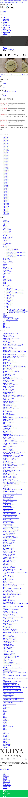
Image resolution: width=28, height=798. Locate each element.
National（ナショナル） (9, 542)
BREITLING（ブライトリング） (11, 371)
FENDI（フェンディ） (8, 438)
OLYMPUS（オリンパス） (10, 551)
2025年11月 (6, 150)
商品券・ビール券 (7, 268)
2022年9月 (5, 208)
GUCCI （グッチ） (8, 461)
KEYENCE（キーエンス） (10, 501)
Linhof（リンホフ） (8, 509)
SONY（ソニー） (7, 626)
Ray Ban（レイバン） (8, 582)
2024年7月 (5, 174)
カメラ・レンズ (7, 234)
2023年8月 (5, 191)
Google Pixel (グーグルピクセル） (11, 456)
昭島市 (9, 120)
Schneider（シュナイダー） (10, 612)
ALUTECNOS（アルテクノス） (11, 338)
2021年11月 (6, 214)
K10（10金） (9, 286)
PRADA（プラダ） (8, 578)
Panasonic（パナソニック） (10, 557)
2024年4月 (5, 179)
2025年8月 (5, 155)
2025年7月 (5, 156)
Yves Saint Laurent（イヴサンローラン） (13, 698)
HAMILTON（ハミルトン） (10, 462)
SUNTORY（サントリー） (10, 636)
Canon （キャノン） (8, 383)
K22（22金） (9, 297)
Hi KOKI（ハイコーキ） (9, 473)
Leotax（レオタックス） (9, 507)
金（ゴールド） (7, 285)
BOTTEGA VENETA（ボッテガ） (11, 365)
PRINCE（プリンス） (8, 579)
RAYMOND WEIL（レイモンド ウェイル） (14, 584)
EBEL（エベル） (7, 429)
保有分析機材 (6, 745)
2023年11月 (6, 186)
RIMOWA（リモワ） (8, 591)
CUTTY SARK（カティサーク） (11, 408)
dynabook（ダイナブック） (10, 428)
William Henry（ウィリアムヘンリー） (13, 692)
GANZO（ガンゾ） (8, 447)
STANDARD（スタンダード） (11, 630)
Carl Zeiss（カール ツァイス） (11, 384)
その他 (4, 705)
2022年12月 (6, 203)
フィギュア (6, 246)
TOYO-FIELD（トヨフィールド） (11, 663)
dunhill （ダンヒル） (8, 425)
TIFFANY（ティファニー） (10, 657)
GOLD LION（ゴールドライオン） (12, 453)
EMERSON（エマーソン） (10, 434)
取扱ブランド (6, 741)
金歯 (7, 306)
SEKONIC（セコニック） (9, 615)
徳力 (4, 710)
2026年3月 (5, 144)
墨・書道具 (6, 270)
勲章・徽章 (6, 267)
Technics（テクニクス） (9, 653)
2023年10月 (6, 188)
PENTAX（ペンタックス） (10, 566)
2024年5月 (5, 177)
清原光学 (5, 719)
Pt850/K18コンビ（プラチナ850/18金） (16, 252)
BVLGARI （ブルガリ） (9, 380)
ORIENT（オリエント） (9, 554)
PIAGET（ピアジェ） (8, 575)
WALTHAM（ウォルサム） (10, 683)
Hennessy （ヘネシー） (9, 468)
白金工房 (5, 723)
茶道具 (4, 283)
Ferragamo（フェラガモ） (10, 440)
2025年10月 (6, 152)
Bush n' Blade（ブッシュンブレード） (13, 378)
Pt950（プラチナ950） (12, 256)
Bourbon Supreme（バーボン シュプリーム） (14, 366)
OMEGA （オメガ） (8, 552)
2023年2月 (5, 200)
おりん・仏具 (6, 232)
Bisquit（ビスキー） (8, 360)
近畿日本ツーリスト (8, 726)
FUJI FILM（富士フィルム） (10, 443)
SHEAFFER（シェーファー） (10, 620)
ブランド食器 (6, 259)
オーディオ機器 (7, 229)
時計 (4, 87)
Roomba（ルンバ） (8, 599)
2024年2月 (5, 182)
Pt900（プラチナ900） (12, 253)
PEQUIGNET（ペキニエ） (10, 567)
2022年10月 (6, 206)
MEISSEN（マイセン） (9, 528)
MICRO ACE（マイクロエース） (11, 530)
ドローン (5, 241)
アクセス (5, 747)
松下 (4, 716)
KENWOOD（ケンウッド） (10, 500)
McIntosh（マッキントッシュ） (11, 527)
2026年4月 (5, 143)
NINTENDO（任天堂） (9, 548)
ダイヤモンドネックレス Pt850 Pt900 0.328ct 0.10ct (13, 116)
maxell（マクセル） (8, 525)
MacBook (5, 226)
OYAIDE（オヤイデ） (8, 555)
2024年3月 (5, 180)
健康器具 (5, 264)
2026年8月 (5, 137)
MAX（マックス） (7, 524)
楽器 (4, 276)
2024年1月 (5, 183)
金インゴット (9, 303)
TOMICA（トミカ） (8, 660)
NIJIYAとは (6, 733)
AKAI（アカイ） (7, 335)
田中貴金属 (6, 720)
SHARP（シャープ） (8, 618)
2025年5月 (5, 159)
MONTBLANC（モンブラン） (10, 537)
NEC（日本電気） (7, 543)
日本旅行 (5, 711)
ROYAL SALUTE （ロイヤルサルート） (13, 606)
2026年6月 (5, 140)
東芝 (4, 714)
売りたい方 (6, 736)
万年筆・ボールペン (8, 262)
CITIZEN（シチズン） (17, 125)
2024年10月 (6, 170)
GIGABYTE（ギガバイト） (10, 450)
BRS (4, 372)
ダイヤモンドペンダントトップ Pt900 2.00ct (11, 122)
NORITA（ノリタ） (8, 549)
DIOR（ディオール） (8, 420)
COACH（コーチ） (8, 399)
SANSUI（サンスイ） (8, 611)
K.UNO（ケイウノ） (8, 497)
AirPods (5, 220)
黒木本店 (5, 729)
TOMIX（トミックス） (9, 662)
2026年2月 (5, 146)
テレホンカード (7, 240)
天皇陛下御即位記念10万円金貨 (17, 309)
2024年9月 (5, 171)
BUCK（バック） (7, 375)
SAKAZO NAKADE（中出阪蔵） (11, 609)
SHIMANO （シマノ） (8, 621)
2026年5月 (5, 141)
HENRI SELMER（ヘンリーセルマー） (13, 470)
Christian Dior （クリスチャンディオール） (14, 396)
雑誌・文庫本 (6, 321)
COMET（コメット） (8, 404)
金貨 (7, 308)
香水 (4, 326)
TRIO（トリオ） (7, 665)
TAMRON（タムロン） (9, 647)
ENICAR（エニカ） (8, 437)
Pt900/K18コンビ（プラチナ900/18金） (16, 255)
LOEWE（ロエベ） (8, 510)
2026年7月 (5, 138)
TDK (4, 650)
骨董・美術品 (6, 327)
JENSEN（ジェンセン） (9, 491)
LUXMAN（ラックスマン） (10, 516)
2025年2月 (5, 164)
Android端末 (6, 221)
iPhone (5, 225)
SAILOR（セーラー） (8, 608)
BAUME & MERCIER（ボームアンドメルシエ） (15, 356)
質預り (4, 95)
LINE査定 (6, 794)
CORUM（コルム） (8, 407)
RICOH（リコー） (7, 590)
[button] (14, 12)
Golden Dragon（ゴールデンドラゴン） (13, 455)
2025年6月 (5, 158)
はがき (4, 244)
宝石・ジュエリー (14, 103)
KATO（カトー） (7, 498)
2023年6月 (5, 194)
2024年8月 (5, 173)
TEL (5, 796)
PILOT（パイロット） (8, 576)
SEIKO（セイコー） (8, 614)
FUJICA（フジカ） (8, 444)
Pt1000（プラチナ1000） (12, 249)
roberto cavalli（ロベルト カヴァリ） (12, 593)
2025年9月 (5, 153)
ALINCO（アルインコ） (9, 336)
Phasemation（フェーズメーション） (12, 569)
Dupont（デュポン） (8, 426)
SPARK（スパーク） (8, 627)
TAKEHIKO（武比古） (8, 645)
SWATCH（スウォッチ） (9, 638)
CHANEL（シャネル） (9, 392)
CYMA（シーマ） (7, 410)
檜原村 (9, 114)
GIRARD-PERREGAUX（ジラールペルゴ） (14, 452)
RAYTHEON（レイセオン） (10, 585)
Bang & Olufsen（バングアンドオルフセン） (14, 350)
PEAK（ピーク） (7, 563)
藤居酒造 (5, 725)
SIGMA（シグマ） (7, 624)
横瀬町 (4, 83)
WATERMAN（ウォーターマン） (11, 684)
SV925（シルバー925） (12, 320)
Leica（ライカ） (7, 506)
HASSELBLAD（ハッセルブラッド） (12, 465)
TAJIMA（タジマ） (8, 642)
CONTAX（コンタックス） (10, 405)
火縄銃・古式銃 (7, 279)
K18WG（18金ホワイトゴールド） (15, 292)
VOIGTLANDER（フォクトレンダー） (13, 681)
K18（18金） (9, 291)
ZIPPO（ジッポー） (8, 702)
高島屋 (4, 728)
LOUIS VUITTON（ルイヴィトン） (12, 513)
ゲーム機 (5, 235)
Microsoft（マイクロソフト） (10, 531)
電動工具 (5, 324)
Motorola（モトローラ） (9, 540)
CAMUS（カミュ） (8, 381)
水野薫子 (5, 717)
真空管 (4, 282)
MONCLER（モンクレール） (10, 536)
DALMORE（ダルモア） (9, 414)
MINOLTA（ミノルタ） (9, 534)
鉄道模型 (5, 315)
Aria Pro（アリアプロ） (9, 341)
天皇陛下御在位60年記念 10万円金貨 (18, 311)
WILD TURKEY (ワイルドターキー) (12, 690)
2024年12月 (6, 167)
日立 (4, 713)
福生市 (9, 125)
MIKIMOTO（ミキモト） (9, 533)
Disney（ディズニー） (9, 422)
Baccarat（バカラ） (8, 347)
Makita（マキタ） (7, 519)
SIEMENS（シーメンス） (9, 623)
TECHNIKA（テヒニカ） (9, 654)
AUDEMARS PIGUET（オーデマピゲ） (13, 344)
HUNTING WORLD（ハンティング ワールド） (15, 482)
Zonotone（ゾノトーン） (9, 704)
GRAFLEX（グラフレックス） (11, 458)
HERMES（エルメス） (9, 471)
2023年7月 (5, 192)
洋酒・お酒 (6, 277)
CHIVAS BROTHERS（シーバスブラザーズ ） (15, 395)
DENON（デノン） (8, 416)
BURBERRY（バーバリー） (10, 377)
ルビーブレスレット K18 (6, 105)
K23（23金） (9, 299)
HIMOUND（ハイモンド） (9, 476)
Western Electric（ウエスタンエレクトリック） (15, 687)
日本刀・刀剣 (6, 273)
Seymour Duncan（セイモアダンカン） (13, 617)
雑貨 (4, 323)
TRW (4, 666)
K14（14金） (9, 288)
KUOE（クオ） (7, 503)
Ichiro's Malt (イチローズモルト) (11, 483)
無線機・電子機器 (7, 280)
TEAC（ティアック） (8, 651)
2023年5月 (5, 195)
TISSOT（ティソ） (8, 659)
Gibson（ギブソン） (8, 449)
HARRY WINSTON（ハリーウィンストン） (14, 464)
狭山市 (9, 103)
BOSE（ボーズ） (7, 363)
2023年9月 (5, 189)
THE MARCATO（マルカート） (11, 656)
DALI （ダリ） (6, 413)
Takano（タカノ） (7, 644)
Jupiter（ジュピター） (8, 495)
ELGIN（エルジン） (8, 432)
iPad (4, 224)
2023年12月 (6, 185)
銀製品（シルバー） (8, 317)
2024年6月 (5, 176)
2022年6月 (5, 212)
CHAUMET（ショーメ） (9, 393)
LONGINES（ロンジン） (9, 512)
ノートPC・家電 (7, 243)
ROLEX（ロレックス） (9, 596)
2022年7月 (5, 211)
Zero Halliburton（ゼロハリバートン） (13, 701)
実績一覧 (5, 738)
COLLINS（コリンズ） (9, 402)
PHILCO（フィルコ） (8, 570)
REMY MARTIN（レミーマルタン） (12, 588)
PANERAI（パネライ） (9, 558)
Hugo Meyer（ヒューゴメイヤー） (12, 480)
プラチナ (5, 247)
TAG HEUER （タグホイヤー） (11, 641)
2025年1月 (5, 165)
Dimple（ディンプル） (9, 419)
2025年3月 (5, 162)
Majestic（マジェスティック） (11, 518)
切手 (4, 265)
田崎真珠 (5, 722)
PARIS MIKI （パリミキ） (9, 560)
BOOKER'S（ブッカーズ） (10, 362)
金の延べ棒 (8, 305)
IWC (4, 486)
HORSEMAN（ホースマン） (10, 477)
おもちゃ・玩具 (7, 231)
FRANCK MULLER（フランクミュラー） (13, 441)
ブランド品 (6, 258)
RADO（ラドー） (7, 581)
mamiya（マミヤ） (8, 521)
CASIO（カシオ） (7, 387)
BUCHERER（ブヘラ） (9, 374)
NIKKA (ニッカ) (7, 545)
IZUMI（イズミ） (7, 488)
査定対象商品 (6, 739)
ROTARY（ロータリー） (9, 600)
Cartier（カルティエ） (8, 386)
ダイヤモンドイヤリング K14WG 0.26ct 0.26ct (12, 110)
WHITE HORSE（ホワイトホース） (12, 689)
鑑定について (6, 742)
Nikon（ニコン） (7, 546)
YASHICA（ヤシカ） (8, 696)
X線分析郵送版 (7, 744)
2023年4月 (5, 197)
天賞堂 (4, 708)
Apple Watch (6, 223)
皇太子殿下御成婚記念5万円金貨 (17, 312)
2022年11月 (6, 205)
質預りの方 (6, 735)
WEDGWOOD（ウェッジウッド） (11, 686)
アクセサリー (6, 228)
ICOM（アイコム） (8, 485)
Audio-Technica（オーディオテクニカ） (13, 345)
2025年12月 (6, 149)
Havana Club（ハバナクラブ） (11, 467)
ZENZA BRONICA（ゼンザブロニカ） (13, 699)
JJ (3, 492)
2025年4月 (5, 161)
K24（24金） (9, 300)
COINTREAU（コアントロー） (11, 401)
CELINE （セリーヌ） (8, 389)
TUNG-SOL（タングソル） (10, 671)
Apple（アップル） (8, 339)
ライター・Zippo (7, 261)
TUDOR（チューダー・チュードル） (12, 668)
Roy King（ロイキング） (9, 602)
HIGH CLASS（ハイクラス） (10, 474)
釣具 (4, 314)
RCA (4, 587)
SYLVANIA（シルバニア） (10, 639)
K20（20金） (9, 294)
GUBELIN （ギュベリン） (9, 91)
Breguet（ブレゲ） (8, 369)
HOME (6, 791)
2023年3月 (5, 199)
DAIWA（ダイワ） (7, 411)
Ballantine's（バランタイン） (10, 348)
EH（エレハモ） (7, 431)
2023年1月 (5, 202)
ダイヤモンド (6, 238)
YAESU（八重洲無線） (9, 693)
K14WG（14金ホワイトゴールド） (15, 289)
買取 (24, 103)
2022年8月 (5, 209)
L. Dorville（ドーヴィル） (9, 504)
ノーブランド (20, 103)
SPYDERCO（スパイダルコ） (11, 629)
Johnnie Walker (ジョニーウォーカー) (12, 494)
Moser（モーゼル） (8, 539)
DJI (4, 423)
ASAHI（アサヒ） (7, 342)
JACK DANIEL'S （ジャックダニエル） (13, 489)
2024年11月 (6, 168)
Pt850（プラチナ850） (12, 250)
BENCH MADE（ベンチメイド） (11, 357)
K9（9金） (8, 302)
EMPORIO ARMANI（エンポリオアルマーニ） (15, 435)
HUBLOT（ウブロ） (8, 479)
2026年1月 (5, 147)
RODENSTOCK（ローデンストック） (13, 594)
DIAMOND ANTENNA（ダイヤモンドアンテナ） (15, 417)
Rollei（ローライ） (8, 597)
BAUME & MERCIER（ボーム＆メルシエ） (14, 354)
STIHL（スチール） (8, 635)
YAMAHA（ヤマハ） (8, 695)
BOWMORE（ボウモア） (9, 368)
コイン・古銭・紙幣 (8, 237)
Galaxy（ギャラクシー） (9, 446)
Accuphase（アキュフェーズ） (11, 333)
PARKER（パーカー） (9, 561)
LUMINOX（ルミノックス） (10, 515)
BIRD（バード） (7, 359)
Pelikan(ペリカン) (7, 564)
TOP (4, 732)
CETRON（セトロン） (9, 390)
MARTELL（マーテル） (9, 522)
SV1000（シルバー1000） (12, 318)
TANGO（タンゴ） (8, 648)
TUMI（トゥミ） (7, 669)
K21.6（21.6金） (10, 295)
